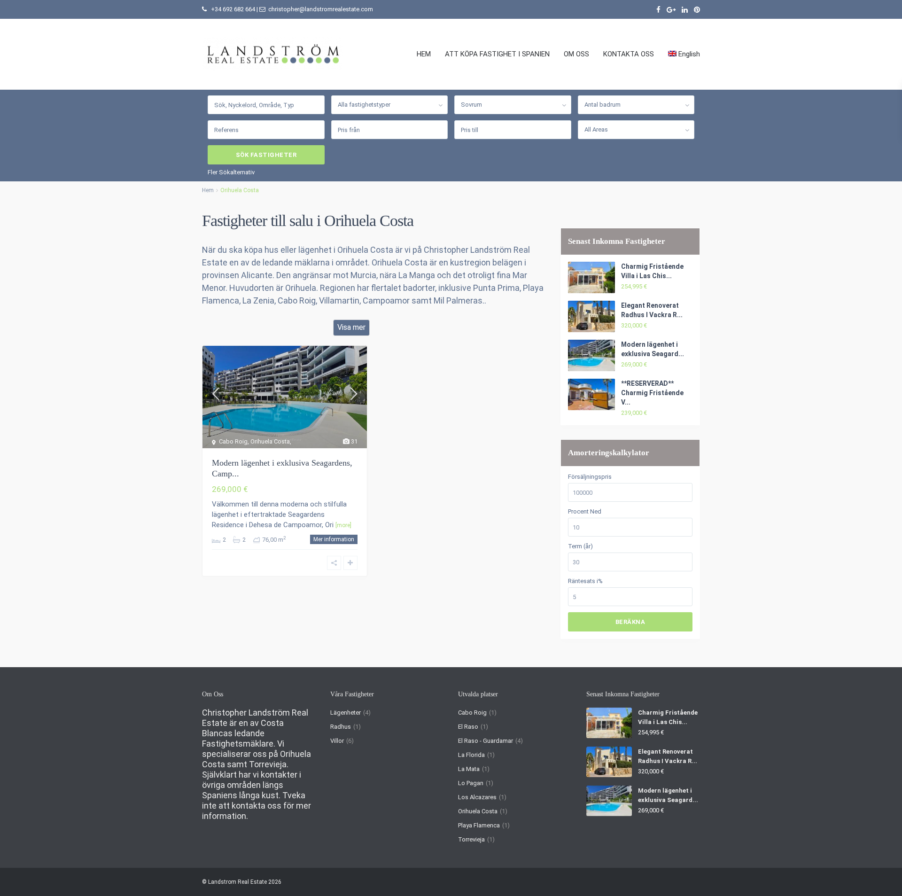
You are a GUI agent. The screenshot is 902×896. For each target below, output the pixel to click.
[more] (343, 525)
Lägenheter (345, 712)
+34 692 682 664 (233, 9)
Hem (208, 190)
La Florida (471, 754)
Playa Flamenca (479, 825)
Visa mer (351, 327)
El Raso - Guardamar (485, 740)
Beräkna (630, 621)
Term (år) (580, 546)
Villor (337, 740)
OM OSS (576, 54)
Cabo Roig (472, 712)
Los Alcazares (477, 797)
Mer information (333, 539)
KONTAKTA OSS (628, 54)
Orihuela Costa (478, 811)
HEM (424, 54)
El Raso (468, 726)
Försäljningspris (590, 477)
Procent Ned (584, 511)
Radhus (340, 726)
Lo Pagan (470, 783)
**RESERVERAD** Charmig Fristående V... (652, 393)
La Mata (469, 768)
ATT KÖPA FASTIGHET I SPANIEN (497, 54)
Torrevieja (471, 839)
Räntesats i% (585, 581)
